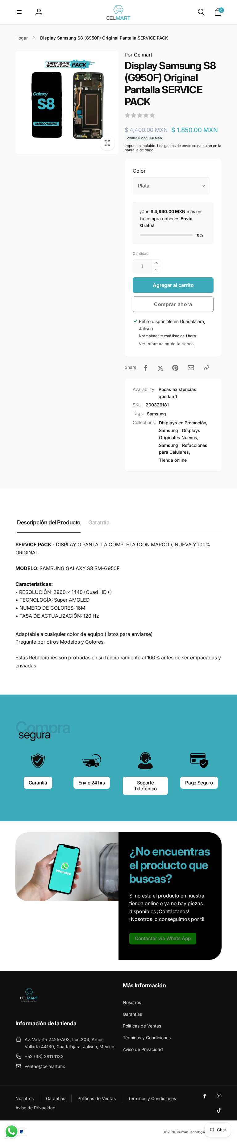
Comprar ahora (173, 304)
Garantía (38, 783)
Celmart (138, 55)
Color (139, 171)
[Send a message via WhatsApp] (11, 1131)
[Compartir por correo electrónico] (191, 368)
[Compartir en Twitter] (160, 368)
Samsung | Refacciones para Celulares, (183, 449)
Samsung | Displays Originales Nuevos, (179, 434)
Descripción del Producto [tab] (49, 522)
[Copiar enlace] (206, 368)
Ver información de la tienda (166, 344)
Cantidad (140, 253)
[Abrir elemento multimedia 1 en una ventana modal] (66, 102)
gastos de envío (177, 145)
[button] (19, 12)
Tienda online (173, 460)
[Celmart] (28, 1006)
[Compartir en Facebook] (146, 368)
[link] (162, 938)
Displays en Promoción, (183, 422)
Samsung (156, 413)
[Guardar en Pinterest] (175, 368)
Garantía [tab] (99, 522)
